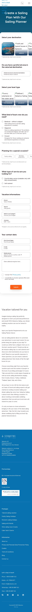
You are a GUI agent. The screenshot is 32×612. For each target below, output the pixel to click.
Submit (16, 287)
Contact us (5, 559)
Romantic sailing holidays (9, 520)
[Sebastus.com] (8, 436)
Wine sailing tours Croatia (10, 527)
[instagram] (13, 595)
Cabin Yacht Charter (8, 530)
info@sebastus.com (11, 584)
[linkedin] (23, 595)
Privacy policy (17, 275)
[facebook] (8, 595)
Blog (3, 555)
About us (4, 541)
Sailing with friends (7, 523)
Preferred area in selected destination (14, 73)
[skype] (2, 595)
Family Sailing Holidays (9, 516)
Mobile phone (7, 253)
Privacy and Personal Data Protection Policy (15, 545)
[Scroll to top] (28, 609)
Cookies (4, 548)
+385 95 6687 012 (11, 577)
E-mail (5, 247)
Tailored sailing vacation (9, 513)
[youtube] (18, 595)
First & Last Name (8, 240)
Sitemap (16, 607)
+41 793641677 (10, 580)
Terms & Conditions (8, 552)
